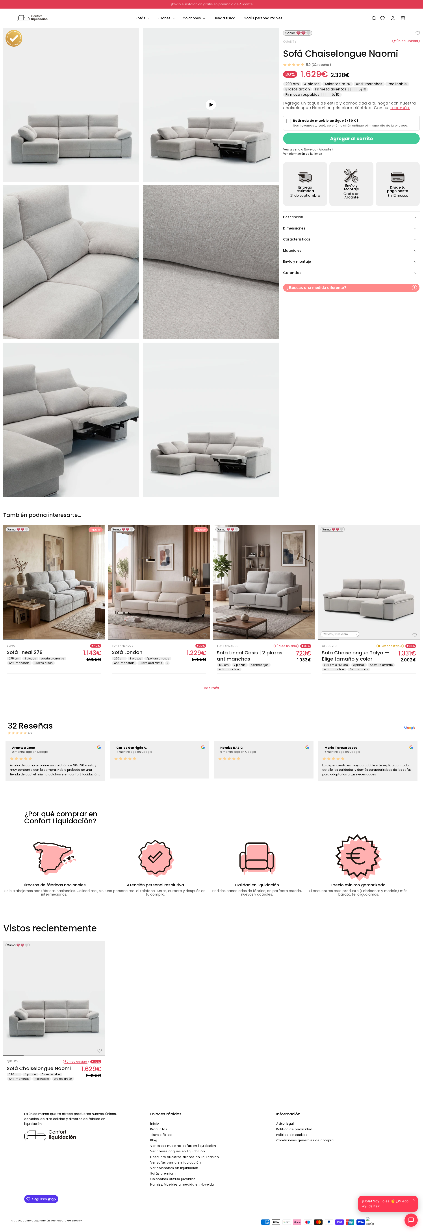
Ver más (211, 687)
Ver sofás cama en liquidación (175, 1162)
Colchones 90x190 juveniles (173, 1179)
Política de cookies (291, 1135)
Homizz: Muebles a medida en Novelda (182, 1184)
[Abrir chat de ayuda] (411, 1220)
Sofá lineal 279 (25, 652)
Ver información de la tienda (302, 153)
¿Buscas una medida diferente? (316, 287)
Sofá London (127, 652)
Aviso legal (285, 1123)
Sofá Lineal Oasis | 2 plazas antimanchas (249, 656)
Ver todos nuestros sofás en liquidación (183, 1146)
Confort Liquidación (36, 1220)
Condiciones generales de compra (305, 1140)
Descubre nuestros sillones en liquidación (184, 1157)
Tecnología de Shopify (66, 1220)
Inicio (154, 1123)
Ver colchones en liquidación (174, 1168)
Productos (158, 1129)
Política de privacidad (294, 1129)
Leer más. (400, 107)
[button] (142, 18)
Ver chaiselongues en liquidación (177, 1151)
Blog (153, 1140)
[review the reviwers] (99, 748)
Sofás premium (163, 1173)
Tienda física (161, 1135)
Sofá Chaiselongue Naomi (39, 1068)
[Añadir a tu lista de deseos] (414, 33)
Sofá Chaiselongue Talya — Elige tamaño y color (355, 656)
